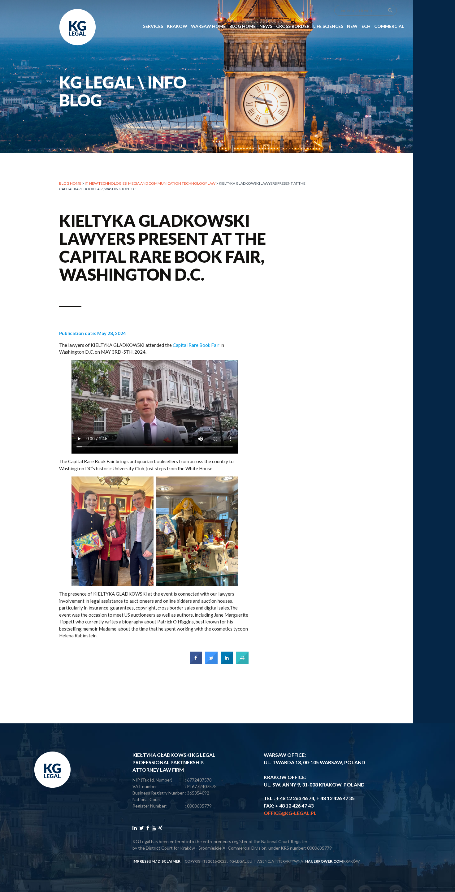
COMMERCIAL (389, 26)
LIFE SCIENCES (328, 26)
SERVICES (153, 26)
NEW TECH (358, 26)
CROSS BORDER (293, 26)
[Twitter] (141, 828)
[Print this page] (242, 662)
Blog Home (242, 26)
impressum (143, 861)
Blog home (70, 183)
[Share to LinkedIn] (227, 662)
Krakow (177, 26)
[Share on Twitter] (211, 662)
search (390, 10)
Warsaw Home (208, 26)
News (265, 26)
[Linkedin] (134, 828)
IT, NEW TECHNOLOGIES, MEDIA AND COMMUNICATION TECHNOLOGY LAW (150, 183)
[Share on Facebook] (196, 662)
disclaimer (169, 861)
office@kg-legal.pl (290, 813)
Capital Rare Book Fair (196, 345)
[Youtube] (154, 828)
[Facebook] (147, 828)
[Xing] (160, 828)
